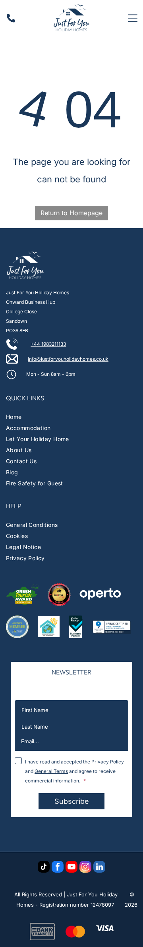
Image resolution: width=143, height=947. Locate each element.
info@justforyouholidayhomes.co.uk (68, 359)
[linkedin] (99, 868)
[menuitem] (71, 416)
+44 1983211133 (48, 344)
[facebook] (58, 868)
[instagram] (85, 868)
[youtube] (71, 868)
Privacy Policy (107, 762)
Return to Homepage (71, 213)
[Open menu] (132, 18)
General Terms (51, 771)
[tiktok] (44, 868)
